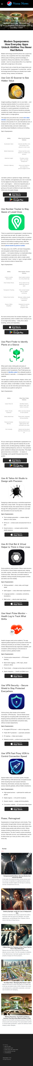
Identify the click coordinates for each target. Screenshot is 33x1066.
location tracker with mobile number (11, 1049)
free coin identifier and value (9, 1051)
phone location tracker (8, 1048)
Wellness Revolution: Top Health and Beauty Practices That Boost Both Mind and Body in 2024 (17, 1017)
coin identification (7, 1052)
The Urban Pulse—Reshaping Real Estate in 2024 (17, 982)
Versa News (5, 1057)
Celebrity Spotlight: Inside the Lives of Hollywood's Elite (17, 912)
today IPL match (7, 1046)
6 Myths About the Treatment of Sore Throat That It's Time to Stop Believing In (17, 947)
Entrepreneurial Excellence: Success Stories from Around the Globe (17, 876)
